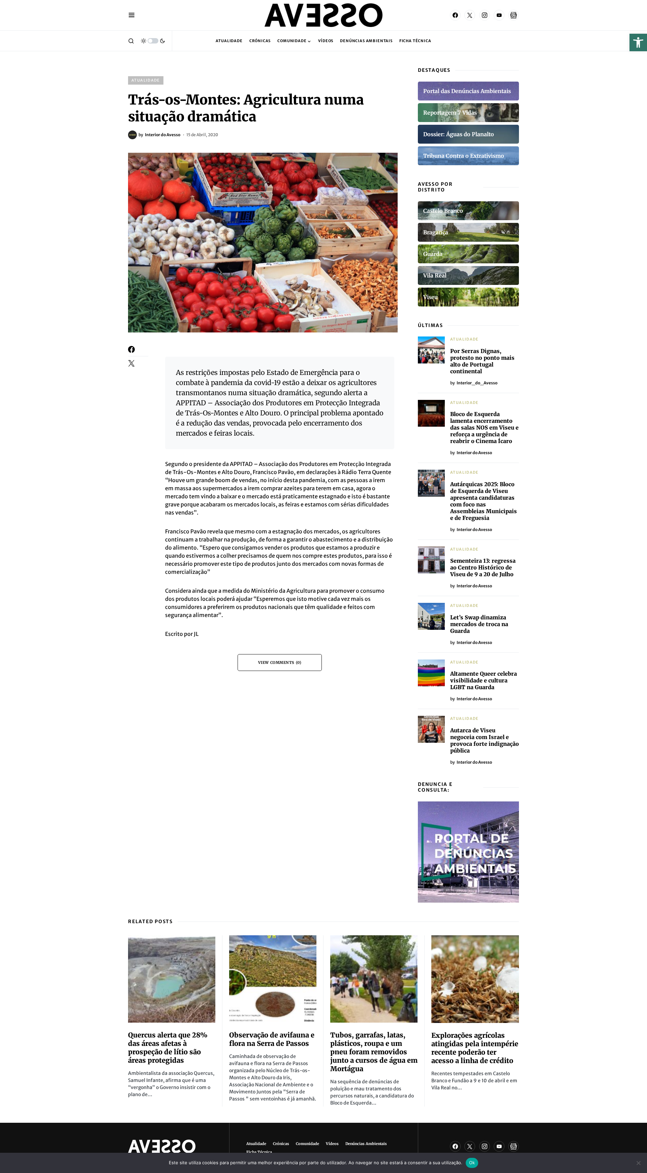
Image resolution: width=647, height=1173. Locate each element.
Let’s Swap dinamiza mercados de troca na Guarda (479, 624)
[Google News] (513, 15)
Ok (472, 1162)
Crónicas (281, 1143)
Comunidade (307, 1143)
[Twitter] (469, 15)
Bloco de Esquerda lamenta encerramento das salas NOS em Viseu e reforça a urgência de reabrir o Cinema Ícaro (484, 427)
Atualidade (145, 80)
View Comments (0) (279, 662)
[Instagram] (484, 15)
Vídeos (332, 1143)
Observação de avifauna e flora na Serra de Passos (271, 1039)
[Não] (638, 1163)
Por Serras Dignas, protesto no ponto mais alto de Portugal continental (482, 361)
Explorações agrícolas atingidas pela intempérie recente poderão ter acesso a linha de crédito (474, 1048)
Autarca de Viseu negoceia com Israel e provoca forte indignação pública (484, 740)
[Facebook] (455, 15)
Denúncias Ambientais (366, 1143)
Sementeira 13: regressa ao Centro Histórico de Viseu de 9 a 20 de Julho (483, 567)
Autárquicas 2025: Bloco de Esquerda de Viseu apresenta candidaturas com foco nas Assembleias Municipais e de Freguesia (483, 501)
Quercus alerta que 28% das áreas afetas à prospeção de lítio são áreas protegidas (168, 1047)
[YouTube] (499, 15)
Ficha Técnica (259, 1152)
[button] (638, 42)
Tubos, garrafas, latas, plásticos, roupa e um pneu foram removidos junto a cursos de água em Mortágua (374, 1052)
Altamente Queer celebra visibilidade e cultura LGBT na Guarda (483, 680)
